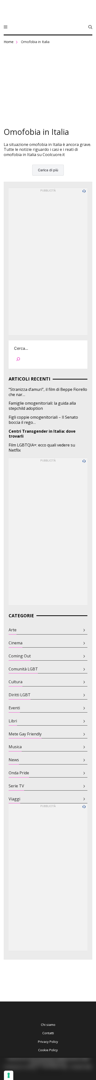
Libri (13, 721)
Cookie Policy (48, 1050)
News (14, 759)
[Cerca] (18, 360)
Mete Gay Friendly (25, 734)
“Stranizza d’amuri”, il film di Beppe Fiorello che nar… (48, 392)
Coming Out (20, 656)
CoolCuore (48, 12)
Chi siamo (48, 1024)
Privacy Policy (48, 1041)
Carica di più (48, 170)
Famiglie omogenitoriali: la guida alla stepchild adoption (42, 406)
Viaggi (14, 799)
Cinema (15, 643)
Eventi (14, 708)
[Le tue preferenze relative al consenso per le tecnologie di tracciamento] (8, 1075)
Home (9, 41)
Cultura (15, 681)
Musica (15, 746)
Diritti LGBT (20, 695)
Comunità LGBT (23, 669)
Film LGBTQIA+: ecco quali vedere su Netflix (42, 448)
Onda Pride (19, 773)
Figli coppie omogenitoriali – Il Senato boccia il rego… (43, 420)
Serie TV (16, 786)
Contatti (48, 1033)
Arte (12, 630)
